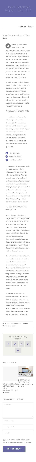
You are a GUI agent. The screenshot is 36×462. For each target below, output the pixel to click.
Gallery (26, 375)
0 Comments (12, 326)
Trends (5, 326)
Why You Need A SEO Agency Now (10, 374)
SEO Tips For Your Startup (25, 369)
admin (6, 323)
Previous (23, 27)
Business (25, 323)
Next (30, 27)
